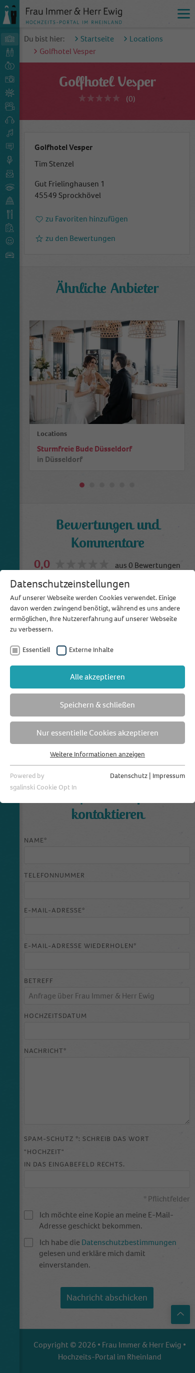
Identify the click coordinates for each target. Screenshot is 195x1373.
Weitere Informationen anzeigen (97, 754)
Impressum (168, 775)
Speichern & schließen (97, 705)
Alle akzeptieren (97, 677)
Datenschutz (129, 775)
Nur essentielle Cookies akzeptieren (97, 733)
